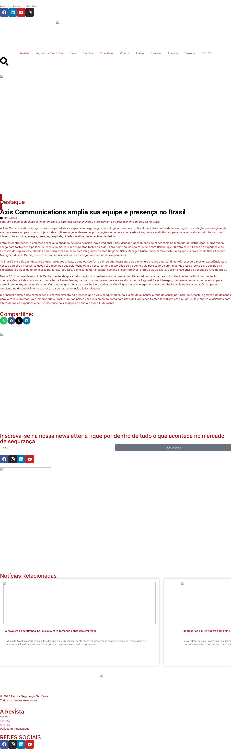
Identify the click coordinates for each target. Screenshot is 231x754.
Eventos (88, 53)
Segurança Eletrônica (49, 53)
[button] (4, 320)
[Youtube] (21, 12)
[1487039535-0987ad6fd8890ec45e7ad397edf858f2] (25, 470)
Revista (24, 53)
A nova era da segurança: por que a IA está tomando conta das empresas (51, 631)
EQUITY (207, 53)
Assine (139, 53)
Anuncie (173, 53)
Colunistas (106, 53)
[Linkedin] (12, 12)
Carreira (190, 53)
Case (73, 53)
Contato (156, 53)
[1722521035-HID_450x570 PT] (38, 335)
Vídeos (124, 53)
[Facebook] (4, 12)
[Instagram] (29, 12)
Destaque (12, 202)
